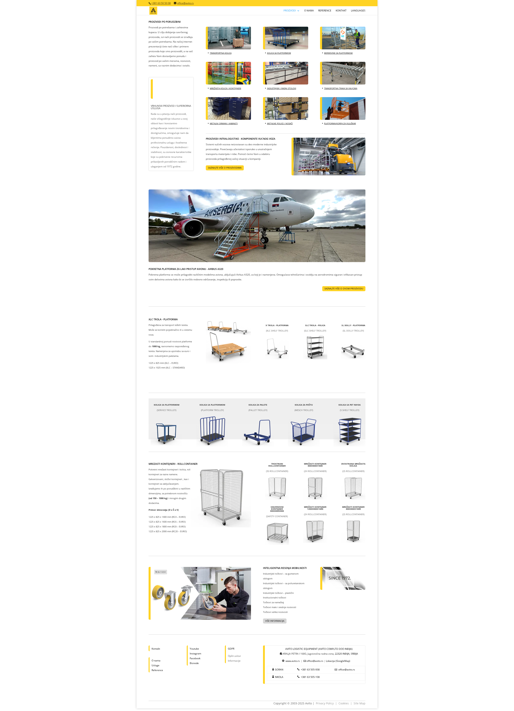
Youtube (194, 648)
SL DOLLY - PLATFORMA (353, 325)
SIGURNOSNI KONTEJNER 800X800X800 (277, 509)
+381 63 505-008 (310, 669)
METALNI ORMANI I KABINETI (224, 123)
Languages (358, 10)
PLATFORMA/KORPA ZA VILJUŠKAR (340, 123)
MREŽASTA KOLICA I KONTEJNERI (225, 88)
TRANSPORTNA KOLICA (221, 53)
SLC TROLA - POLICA (315, 325)
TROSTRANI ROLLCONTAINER (277, 464)
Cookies (344, 703)
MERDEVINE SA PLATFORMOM (338, 53)
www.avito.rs (293, 661)
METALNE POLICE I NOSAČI (280, 123)
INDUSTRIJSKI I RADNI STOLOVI (281, 88)
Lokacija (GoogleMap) (338, 661)
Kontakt (341, 10)
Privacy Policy (325, 703)
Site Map (359, 703)
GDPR (231, 648)
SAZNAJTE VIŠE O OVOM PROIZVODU (343, 288)
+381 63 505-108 (310, 677)
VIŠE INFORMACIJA (274, 620)
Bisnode (194, 663)
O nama (309, 10)
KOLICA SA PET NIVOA (350, 404)
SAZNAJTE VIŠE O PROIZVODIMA (225, 167)
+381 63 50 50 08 (161, 3)
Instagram (195, 653)
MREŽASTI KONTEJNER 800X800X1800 (315, 464)
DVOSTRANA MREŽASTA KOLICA (353, 464)
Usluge (155, 665)
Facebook (195, 658)
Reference (324, 10)
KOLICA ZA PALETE (258, 404)
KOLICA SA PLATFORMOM (279, 53)
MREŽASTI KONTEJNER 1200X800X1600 (315, 508)
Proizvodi (290, 10)
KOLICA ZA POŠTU (304, 404)
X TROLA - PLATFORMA (277, 325)
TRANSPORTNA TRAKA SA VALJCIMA (340, 88)
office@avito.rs (315, 661)
